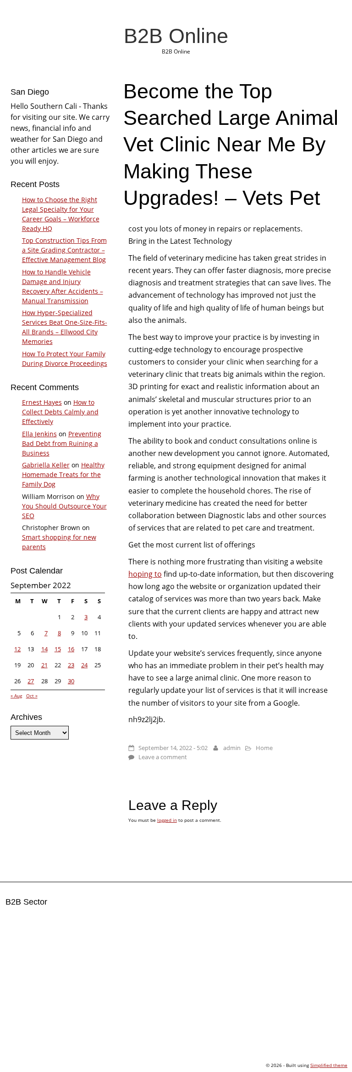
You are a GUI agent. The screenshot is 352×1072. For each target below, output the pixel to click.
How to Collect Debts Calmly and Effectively (60, 412)
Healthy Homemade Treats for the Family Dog (63, 474)
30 (71, 681)
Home (264, 748)
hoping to (145, 574)
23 (71, 665)
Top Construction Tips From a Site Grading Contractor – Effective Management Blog (64, 250)
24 (84, 665)
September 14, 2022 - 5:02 (173, 748)
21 (44, 665)
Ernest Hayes (42, 402)
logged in (167, 820)
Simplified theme (328, 1065)
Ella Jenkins (39, 433)
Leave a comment (162, 757)
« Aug (16, 695)
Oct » (32, 695)
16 (71, 649)
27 (31, 681)
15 (58, 649)
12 (17, 649)
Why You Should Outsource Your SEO (64, 506)
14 (44, 649)
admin (232, 748)
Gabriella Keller (46, 465)
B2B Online (176, 35)
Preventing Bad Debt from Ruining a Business (61, 443)
